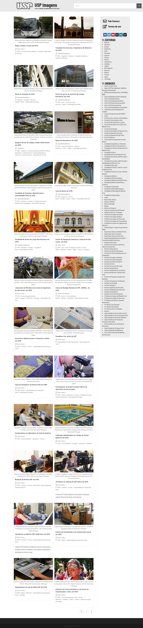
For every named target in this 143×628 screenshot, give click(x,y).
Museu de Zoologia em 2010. (25, 94)
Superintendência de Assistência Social (115, 313)
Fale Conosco (114, 21)
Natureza (107, 70)
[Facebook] (105, 34)
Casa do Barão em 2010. (64, 191)
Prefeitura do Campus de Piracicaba (114, 219)
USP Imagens (46, 5)
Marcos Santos (21, 49)
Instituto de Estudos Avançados (113, 259)
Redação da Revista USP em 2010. (27, 479)
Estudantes (65, 599)
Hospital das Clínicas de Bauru (112, 234)
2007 (18, 151)
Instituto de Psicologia (110, 283)
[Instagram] (117, 34)
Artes (63, 102)
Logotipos (107, 64)
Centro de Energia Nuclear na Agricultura (115, 107)
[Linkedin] (121, 34)
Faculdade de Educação (110, 165)
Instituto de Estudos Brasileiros (113, 262)
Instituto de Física (27, 153)
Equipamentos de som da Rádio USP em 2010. (31, 587)
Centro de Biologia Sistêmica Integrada (115, 97)
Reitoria (106, 311)
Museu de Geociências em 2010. (67, 140)
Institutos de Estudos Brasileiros (113, 294)
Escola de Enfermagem (110, 129)
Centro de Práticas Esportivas (112, 105)
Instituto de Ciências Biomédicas (113, 251)
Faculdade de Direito (110, 152)
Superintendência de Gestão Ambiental (115, 317)
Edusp (106, 116)
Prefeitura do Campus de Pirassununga (115, 221)
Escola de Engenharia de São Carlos (114, 135)
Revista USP (37, 485)
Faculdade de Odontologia (111, 187)
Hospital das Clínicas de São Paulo (113, 236)
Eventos (71, 599)
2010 (18, 51)
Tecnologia (40, 51)
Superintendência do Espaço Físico (114, 328)
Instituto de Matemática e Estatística (114, 270)
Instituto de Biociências (111, 249)
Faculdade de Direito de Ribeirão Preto (115, 154)
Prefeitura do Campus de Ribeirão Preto (115, 296)
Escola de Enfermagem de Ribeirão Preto (115, 131)
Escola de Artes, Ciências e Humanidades (115, 118)
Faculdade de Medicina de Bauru (113, 178)
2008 (18, 390)
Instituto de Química (27, 155)
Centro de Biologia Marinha (111, 99)
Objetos (64, 104)
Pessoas (80, 249)
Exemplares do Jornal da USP (66, 336)
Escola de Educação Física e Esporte (114, 122)
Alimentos (107, 45)
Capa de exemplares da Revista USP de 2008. (31, 385)
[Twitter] (109, 34)
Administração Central (110, 86)
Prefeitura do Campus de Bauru (113, 217)
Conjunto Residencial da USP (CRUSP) (114, 114)
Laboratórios (63, 249)
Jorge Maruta (20, 148)
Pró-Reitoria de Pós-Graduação (113, 309)
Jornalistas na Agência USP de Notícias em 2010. (32, 534)
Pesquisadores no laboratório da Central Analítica (33, 433)
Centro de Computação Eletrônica (113, 101)
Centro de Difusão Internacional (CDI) (114, 103)
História (106, 60)
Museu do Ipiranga (109, 204)
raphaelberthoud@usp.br (64, 53)
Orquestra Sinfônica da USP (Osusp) (114, 210)
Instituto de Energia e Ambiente (28, 51)
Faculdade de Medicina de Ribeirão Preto (115, 180)
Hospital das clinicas (110, 200)
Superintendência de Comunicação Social (68, 342)
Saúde (106, 77)
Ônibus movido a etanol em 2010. (26, 46)
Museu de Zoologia (109, 202)
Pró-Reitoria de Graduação (111, 305)
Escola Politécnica (66, 443)
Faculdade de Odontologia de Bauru (114, 189)
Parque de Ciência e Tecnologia (113, 212)
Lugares (68, 199)
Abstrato (106, 42)
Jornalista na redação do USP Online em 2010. (72, 482)
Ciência (63, 395)
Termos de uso (114, 26)
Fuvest (106, 197)
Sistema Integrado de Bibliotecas (113, 330)
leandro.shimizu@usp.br (64, 293)
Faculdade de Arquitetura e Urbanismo (115, 144)
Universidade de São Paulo (32, 102)
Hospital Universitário (110, 242)
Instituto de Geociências (67, 146)
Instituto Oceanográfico (111, 292)
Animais (63, 296)
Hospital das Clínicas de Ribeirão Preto (115, 232)
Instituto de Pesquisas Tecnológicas (114, 281)
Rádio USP (28, 593)
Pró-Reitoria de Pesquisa (111, 307)
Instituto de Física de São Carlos (113, 266)
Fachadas (70, 56)
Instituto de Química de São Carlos (114, 287)
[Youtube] (113, 34)
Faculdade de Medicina (110, 176)
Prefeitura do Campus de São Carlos (114, 298)
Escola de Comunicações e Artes (70, 597)
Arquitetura (64, 56)
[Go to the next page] (91, 611)
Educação (107, 53)
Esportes (106, 55)
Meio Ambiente (108, 68)
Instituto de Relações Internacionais (114, 290)
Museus (22, 102)
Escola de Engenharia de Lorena (113, 133)
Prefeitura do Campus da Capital (113, 214)
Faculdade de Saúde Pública (112, 195)
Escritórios (23, 346)
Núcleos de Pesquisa (110, 208)
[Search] (139, 5)
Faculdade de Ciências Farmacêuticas (115, 146)
